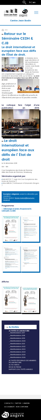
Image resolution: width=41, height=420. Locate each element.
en (34, 2)
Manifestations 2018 (17, 335)
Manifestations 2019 (17, 338)
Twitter (18, 403)
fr (30, 2)
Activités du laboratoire (19, 331)
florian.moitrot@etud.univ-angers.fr (19, 199)
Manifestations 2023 (17, 349)
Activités (14, 327)
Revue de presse (15, 367)
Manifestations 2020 (17, 341)
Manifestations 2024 (17, 352)
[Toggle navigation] (36, 12)
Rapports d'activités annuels (21, 369)
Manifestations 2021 (17, 344)
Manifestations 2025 (17, 355)
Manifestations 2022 (17, 346)
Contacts (8, 403)
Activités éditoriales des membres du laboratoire (22, 362)
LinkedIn (26, 403)
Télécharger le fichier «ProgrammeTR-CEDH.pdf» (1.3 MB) (17, 210)
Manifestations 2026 (17, 357)
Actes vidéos (14, 365)
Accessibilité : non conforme (16, 407)
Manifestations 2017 (17, 333)
